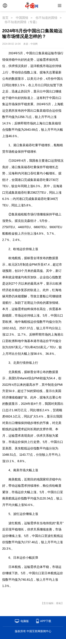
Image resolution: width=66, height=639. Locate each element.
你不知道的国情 (46, 18)
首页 (5, 18)
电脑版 (25, 621)
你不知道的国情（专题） (22, 22)
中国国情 (22, 18)
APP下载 (45, 621)
